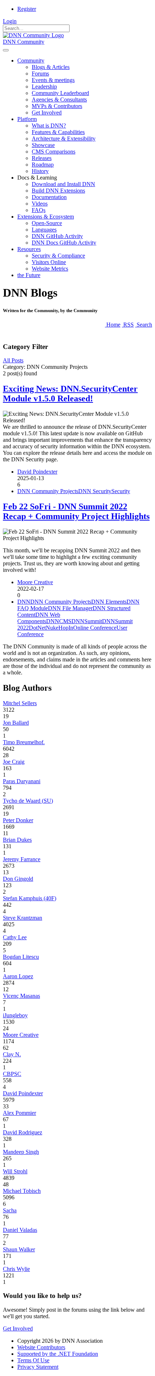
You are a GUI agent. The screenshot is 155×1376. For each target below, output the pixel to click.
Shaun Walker (19, 1249)
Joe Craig (14, 762)
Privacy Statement (37, 1367)
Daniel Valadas (20, 1230)
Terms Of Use (33, 1360)
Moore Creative (35, 582)
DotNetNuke (43, 628)
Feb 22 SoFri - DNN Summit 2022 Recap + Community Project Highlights (76, 511)
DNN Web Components (38, 618)
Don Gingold (18, 879)
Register (26, 9)
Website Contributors (41, 1347)
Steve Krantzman (22, 918)
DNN (23, 602)
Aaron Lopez (18, 976)
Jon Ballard (16, 723)
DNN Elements (109, 602)
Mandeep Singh (21, 1152)
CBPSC (12, 1074)
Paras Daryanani (21, 781)
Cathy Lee (15, 937)
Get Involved (18, 1328)
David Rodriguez (22, 1132)
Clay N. (12, 1054)
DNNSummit (86, 621)
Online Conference (94, 628)
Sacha (10, 1210)
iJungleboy (15, 1015)
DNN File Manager (70, 608)
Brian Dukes (17, 840)
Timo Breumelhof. (24, 742)
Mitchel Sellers (20, 703)
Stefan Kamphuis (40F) (29, 898)
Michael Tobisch (22, 1191)
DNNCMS (58, 621)
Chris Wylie (16, 1269)
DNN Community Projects (47, 491)
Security (120, 491)
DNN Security (94, 491)
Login (10, 21)
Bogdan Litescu (21, 957)
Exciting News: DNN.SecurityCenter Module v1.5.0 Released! (70, 393)
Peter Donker (18, 820)
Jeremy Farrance (21, 859)
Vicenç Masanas (21, 996)
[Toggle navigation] (6, 50)
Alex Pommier (19, 1113)
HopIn (65, 628)
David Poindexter (37, 472)
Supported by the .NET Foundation (57, 1354)
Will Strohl (15, 1171)
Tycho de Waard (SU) (28, 801)
